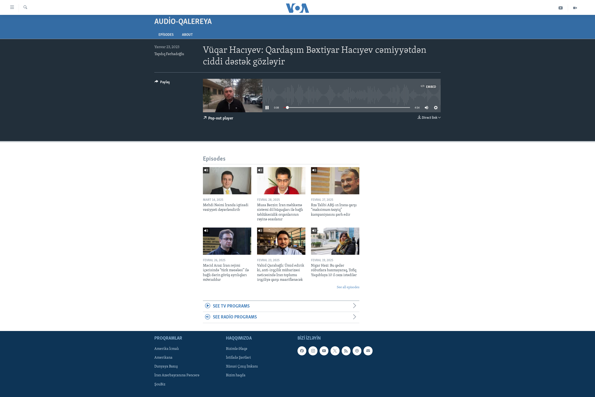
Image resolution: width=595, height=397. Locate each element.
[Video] (575, 8)
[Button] (162, 83)
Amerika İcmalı (166, 349)
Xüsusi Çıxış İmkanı (242, 366)
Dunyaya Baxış (166, 366)
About (187, 35)
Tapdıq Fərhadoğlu (169, 54)
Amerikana (163, 358)
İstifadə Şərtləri (238, 358)
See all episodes (348, 287)
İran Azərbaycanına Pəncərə (176, 375)
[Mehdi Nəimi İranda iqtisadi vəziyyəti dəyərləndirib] (227, 180)
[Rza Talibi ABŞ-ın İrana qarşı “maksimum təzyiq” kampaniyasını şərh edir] (335, 180)
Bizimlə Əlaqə (236, 349)
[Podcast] (357, 350)
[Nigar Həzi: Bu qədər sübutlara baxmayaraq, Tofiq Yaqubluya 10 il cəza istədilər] (335, 241)
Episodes (166, 35)
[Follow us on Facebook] (302, 350)
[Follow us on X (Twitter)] (335, 350)
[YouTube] (560, 8)
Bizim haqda (235, 375)
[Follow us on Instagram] (312, 350)
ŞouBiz (159, 384)
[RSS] (346, 350)
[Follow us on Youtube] (324, 350)
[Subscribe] (368, 350)
